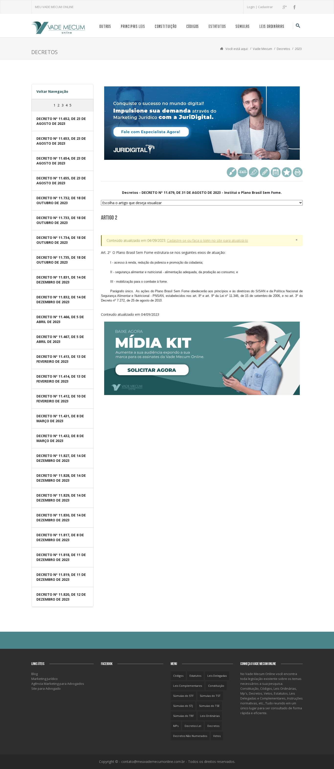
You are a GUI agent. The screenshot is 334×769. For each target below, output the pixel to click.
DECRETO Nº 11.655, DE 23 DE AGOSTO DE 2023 (61, 180)
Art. (202, 276)
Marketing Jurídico (44, 678)
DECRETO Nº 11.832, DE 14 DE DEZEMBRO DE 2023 (61, 299)
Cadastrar (265, 7)
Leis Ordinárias (271, 26)
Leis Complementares (187, 685)
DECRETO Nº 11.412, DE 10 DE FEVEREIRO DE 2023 (61, 398)
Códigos (192, 26)
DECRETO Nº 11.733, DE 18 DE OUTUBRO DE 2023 (61, 220)
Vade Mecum (262, 49)
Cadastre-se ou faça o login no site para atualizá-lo (207, 240)
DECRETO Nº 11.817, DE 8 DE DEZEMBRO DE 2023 (60, 537)
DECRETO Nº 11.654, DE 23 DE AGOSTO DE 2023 (61, 160)
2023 (298, 49)
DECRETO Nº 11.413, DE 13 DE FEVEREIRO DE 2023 (61, 359)
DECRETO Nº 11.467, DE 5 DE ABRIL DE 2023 (60, 339)
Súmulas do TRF (183, 716)
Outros (105, 26)
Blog (34, 674)
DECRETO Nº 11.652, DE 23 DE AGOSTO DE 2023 (61, 121)
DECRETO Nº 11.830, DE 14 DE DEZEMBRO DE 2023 (61, 517)
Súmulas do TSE (209, 706)
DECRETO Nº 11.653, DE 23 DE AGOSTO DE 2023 (61, 141)
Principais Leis (133, 26)
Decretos (283, 49)
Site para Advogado (46, 688)
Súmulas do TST (210, 696)
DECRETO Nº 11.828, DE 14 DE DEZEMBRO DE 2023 (61, 478)
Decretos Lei (193, 726)
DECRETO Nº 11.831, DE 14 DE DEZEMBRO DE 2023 (61, 279)
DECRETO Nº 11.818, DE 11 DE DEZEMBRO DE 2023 (61, 557)
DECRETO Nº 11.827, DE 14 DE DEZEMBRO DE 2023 (61, 458)
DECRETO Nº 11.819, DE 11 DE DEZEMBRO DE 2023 (61, 577)
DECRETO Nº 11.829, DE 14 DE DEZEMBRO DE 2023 (61, 497)
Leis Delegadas (217, 675)
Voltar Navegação (52, 91)
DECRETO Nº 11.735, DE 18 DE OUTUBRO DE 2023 (61, 260)
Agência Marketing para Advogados (57, 683)
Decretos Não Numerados (190, 736)
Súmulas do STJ (183, 706)
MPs (175, 726)
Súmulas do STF (183, 696)
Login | (252, 7)
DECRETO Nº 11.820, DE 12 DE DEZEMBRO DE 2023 (61, 597)
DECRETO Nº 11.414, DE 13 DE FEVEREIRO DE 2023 (61, 379)
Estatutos (217, 26)
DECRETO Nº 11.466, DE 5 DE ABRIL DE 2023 (60, 319)
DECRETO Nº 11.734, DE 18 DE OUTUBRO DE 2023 (61, 240)
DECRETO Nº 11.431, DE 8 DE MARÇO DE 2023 (60, 418)
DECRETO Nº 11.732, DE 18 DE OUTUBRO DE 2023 (61, 200)
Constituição (166, 26)
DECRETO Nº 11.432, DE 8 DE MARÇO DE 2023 (60, 438)
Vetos (217, 736)
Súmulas (242, 26)
